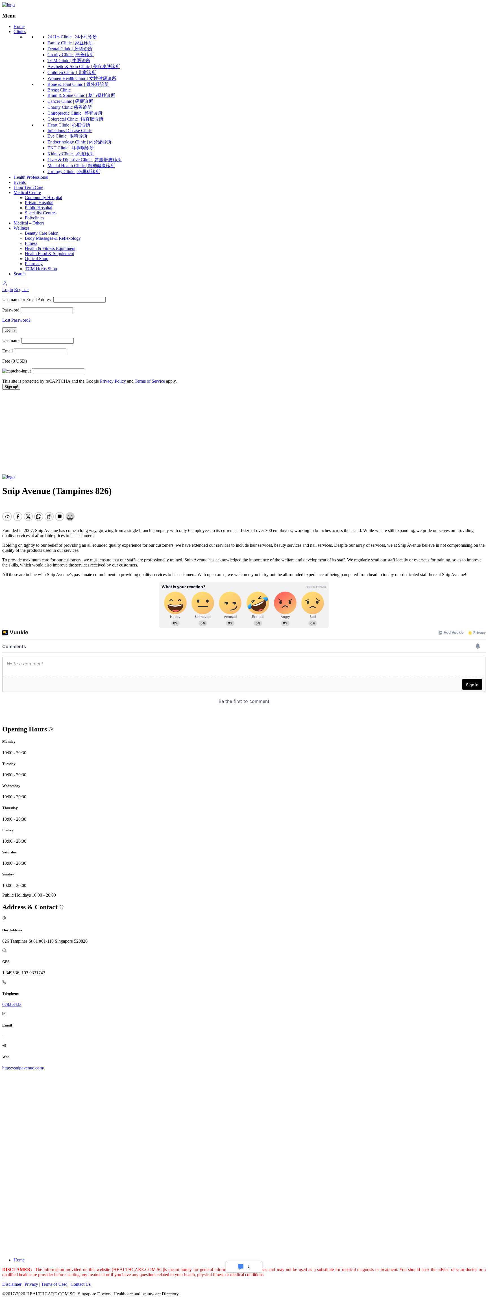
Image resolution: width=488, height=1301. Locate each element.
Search (20, 273)
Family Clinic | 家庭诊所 (70, 42)
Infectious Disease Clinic (69, 130)
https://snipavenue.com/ (23, 1067)
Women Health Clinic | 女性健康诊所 (81, 78)
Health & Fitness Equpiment (50, 248)
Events (20, 182)
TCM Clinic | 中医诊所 (68, 60)
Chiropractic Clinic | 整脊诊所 (75, 113)
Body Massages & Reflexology (53, 238)
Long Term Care (28, 187)
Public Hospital (38, 207)
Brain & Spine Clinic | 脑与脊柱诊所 (81, 95)
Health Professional (31, 177)
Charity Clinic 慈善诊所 (69, 107)
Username (11, 340)
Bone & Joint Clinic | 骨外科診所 (78, 84)
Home (19, 26)
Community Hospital (43, 197)
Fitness (31, 243)
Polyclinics (34, 217)
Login (7, 289)
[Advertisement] (244, 432)
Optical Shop (36, 258)
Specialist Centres (40, 212)
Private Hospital (39, 202)
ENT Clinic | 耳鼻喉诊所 (70, 147)
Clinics (20, 31)
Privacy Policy (113, 381)
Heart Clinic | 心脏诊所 (68, 125)
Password (10, 310)
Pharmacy (34, 263)
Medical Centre (27, 192)
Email (7, 350)
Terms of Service (150, 381)
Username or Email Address (27, 299)
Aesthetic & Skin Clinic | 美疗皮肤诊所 (83, 66)
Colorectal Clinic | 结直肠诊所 (75, 119)
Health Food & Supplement (49, 253)
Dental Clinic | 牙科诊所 (69, 48)
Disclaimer (11, 1284)
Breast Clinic (59, 90)
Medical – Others (29, 223)
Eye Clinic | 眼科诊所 (67, 136)
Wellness (21, 228)
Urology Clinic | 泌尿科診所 (73, 171)
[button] (4, 284)
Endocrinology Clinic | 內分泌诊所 (79, 142)
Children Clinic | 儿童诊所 (71, 72)
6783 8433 (11, 1004)
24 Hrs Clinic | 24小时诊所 (72, 36)
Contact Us (81, 1284)
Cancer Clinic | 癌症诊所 (70, 101)
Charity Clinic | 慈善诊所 (70, 54)
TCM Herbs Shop (41, 268)
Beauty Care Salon (41, 233)
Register (21, 289)
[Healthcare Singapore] (8, 4)
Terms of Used (54, 1284)
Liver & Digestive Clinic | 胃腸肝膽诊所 (84, 159)
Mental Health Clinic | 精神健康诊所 (81, 165)
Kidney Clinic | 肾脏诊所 (70, 153)
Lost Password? (16, 320)
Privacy (31, 1284)
